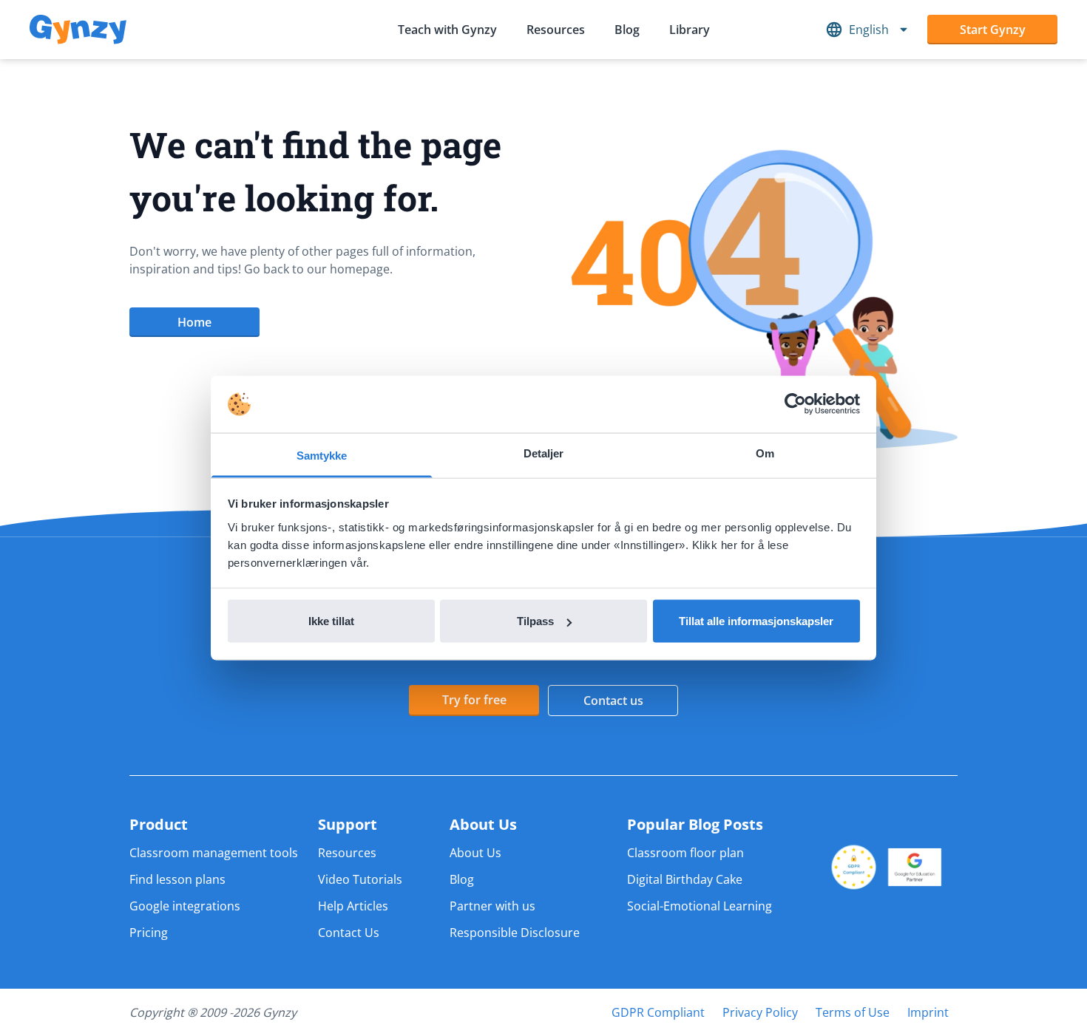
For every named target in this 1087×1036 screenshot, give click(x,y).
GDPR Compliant (658, 1012)
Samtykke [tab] (322, 455)
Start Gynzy (993, 29)
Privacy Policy (760, 1012)
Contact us (613, 700)
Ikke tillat (331, 621)
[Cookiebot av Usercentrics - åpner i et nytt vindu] (795, 404)
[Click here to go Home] (78, 30)
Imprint (928, 1012)
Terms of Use (853, 1012)
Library (689, 29)
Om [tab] (765, 452)
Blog (627, 29)
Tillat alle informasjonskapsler (756, 621)
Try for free (474, 700)
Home (194, 322)
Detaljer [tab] (544, 452)
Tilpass (535, 621)
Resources (555, 29)
